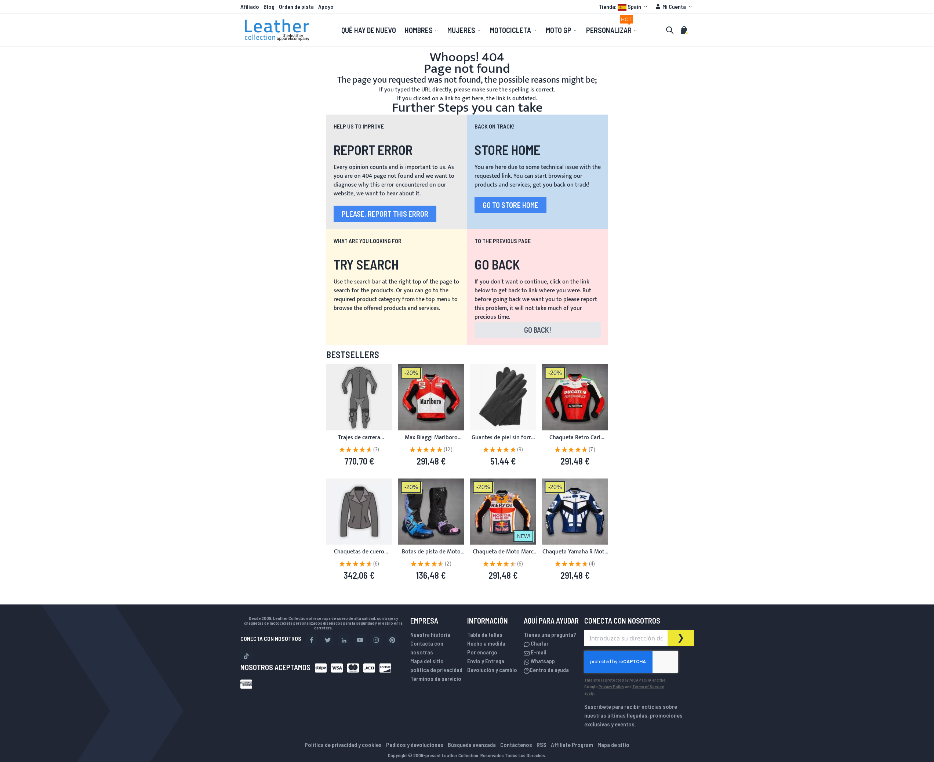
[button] (624, 6)
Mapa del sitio (427, 660)
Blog (269, 6)
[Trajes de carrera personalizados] (359, 397)
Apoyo (326, 6)
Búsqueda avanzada (472, 744)
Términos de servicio (435, 678)
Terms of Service (648, 686)
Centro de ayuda (549, 669)
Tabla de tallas (484, 634)
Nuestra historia (430, 634)
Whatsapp (542, 660)
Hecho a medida (486, 643)
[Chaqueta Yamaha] (431, 397)
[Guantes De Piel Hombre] (503, 397)
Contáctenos (516, 744)
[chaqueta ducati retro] (575, 397)
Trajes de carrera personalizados (359, 442)
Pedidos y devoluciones (414, 744)
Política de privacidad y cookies (343, 744)
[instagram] (376, 640)
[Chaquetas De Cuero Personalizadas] (359, 511)
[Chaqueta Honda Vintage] (503, 511)
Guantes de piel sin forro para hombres (503, 442)
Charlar (539, 643)
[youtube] (360, 640)
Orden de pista (296, 6)
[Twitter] (328, 640)
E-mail (538, 652)
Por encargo (482, 652)
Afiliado (249, 6)
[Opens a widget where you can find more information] (901, 749)
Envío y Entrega (485, 660)
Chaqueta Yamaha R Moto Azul (575, 556)
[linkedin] (344, 640)
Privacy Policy (611, 686)
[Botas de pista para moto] (431, 511)
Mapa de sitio (613, 744)
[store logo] (277, 30)
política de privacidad (436, 669)
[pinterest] (392, 640)
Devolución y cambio (492, 669)
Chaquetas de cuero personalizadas (359, 556)
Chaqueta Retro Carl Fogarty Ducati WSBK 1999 (575, 442)
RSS (541, 744)
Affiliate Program (572, 744)
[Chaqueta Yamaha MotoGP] (575, 511)
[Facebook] (311, 640)
